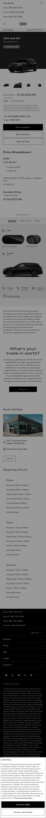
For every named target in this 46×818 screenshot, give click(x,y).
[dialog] (23, 787)
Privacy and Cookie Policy (23, 798)
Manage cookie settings (23, 812)
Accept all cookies (23, 805)
